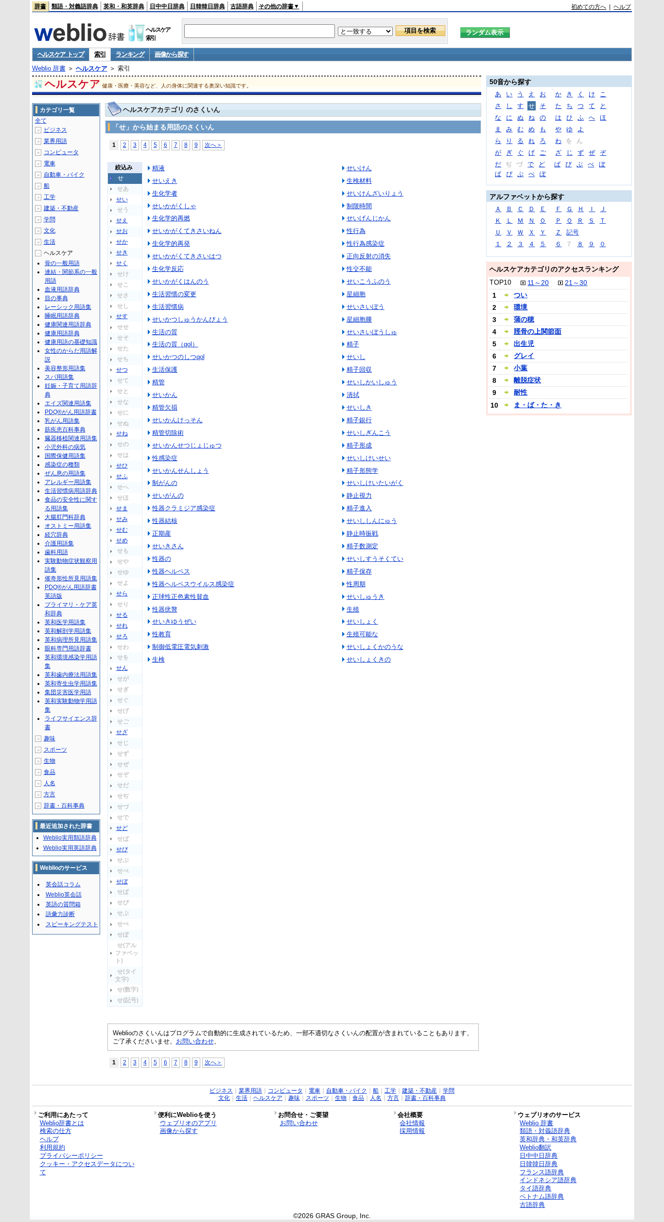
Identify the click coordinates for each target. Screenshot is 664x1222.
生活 (49, 241)
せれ (122, 625)
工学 (49, 197)
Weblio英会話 (64, 894)
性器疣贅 (164, 609)
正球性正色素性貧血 (180, 596)
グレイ (524, 355)
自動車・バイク (64, 174)
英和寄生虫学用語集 (71, 683)
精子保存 (359, 571)
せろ (122, 636)
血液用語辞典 (62, 289)
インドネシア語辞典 (548, 1180)
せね (122, 433)
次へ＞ (213, 145)
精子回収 (359, 369)
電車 (49, 163)
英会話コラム (63, 884)
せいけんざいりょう (375, 193)
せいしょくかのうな (375, 646)
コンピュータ (61, 152)
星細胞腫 (359, 319)
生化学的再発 (171, 243)
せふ (122, 476)
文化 (49, 230)
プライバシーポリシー (71, 1155)
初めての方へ (588, 6)
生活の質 (164, 332)
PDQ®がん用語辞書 (71, 412)
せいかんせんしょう (180, 470)
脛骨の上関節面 (537, 331)
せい (122, 199)
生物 (49, 760)
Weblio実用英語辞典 (70, 848)
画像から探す (172, 54)
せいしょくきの (369, 659)
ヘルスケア (91, 68)
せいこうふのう (369, 281)
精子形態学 (362, 470)
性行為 (356, 230)
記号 (572, 232)
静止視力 (359, 495)
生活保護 (164, 369)
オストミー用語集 (68, 525)
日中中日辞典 (167, 6)
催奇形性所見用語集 (71, 578)
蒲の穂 (524, 319)
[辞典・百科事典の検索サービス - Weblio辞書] (79, 38)
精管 (158, 382)
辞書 (40, 6)
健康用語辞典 (62, 333)
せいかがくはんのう (180, 281)
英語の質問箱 (63, 904)
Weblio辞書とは (62, 1123)
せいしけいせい (369, 458)
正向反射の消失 (369, 256)
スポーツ (55, 749)
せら (122, 593)
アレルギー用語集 (68, 482)
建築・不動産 (61, 208)
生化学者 (164, 193)
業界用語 (55, 141)
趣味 (49, 738)
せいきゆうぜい (174, 621)
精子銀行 (359, 420)
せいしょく (362, 621)
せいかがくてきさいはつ (187, 256)
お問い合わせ (195, 1041)
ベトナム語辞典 (542, 1196)
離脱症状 (527, 380)
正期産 (161, 533)
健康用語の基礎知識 (71, 342)
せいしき (359, 407)
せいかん (164, 394)
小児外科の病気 (65, 447)
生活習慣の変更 (174, 294)
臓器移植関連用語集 (71, 438)
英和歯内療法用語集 (71, 674)
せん (122, 668)
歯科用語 (56, 552)
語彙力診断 (60, 914)
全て (41, 121)
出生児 (524, 343)
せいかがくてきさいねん (187, 230)
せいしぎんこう (369, 432)
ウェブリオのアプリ (188, 1123)
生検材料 (359, 180)
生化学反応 (168, 268)
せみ (122, 519)
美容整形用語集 (65, 368)
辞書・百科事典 (64, 805)
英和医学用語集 (65, 622)
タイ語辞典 (535, 1188)
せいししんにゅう (372, 520)
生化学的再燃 (171, 218)
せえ (122, 220)
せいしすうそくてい (375, 558)
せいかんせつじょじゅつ (187, 445)
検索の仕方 (55, 1130)
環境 (520, 307)
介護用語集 (59, 543)
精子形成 (359, 445)
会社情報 (412, 1123)
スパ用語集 (59, 377)
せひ (122, 465)
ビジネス (55, 129)
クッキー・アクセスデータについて (87, 1168)
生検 (158, 659)
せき (122, 252)
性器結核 (164, 520)
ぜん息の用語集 (65, 473)
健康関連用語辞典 (68, 324)
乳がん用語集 (62, 420)
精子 (353, 344)
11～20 (538, 283)
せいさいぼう (365, 306)
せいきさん (168, 546)
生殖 (353, 609)
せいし (356, 356)
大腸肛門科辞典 (65, 517)
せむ (122, 529)
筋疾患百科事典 (65, 429)
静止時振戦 (362, 533)
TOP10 (500, 282)
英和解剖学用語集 (68, 631)
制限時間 (359, 206)
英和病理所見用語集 (71, 639)
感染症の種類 (62, 464)
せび (122, 849)
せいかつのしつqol (178, 356)
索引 (99, 54)
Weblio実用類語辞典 (70, 837)
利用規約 (52, 1147)
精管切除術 (168, 432)
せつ (122, 369)
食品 (49, 772)
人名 (49, 783)
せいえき (164, 180)
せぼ (122, 881)
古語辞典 (242, 6)
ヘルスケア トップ (60, 54)
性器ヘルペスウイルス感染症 (193, 584)
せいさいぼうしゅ (372, 332)
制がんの (164, 482)
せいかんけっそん (177, 420)
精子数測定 (362, 546)
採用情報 (412, 1130)
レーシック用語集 (68, 307)
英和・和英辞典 (124, 6)
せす (122, 316)
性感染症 (164, 458)
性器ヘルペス (171, 571)
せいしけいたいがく (375, 482)
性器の (161, 558)
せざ (122, 732)
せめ (122, 540)
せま (122, 508)
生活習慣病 (168, 306)
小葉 (520, 368)
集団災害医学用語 (68, 692)
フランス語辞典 (542, 1172)
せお (122, 231)
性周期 (356, 584)
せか (122, 241)
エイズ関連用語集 (68, 403)
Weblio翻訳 (535, 1147)
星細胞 (356, 294)
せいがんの (168, 495)
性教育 (161, 634)
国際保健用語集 (65, 455)
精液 (158, 168)
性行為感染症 (365, 243)
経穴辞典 (56, 534)
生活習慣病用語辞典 (71, 490)
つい (520, 295)
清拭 (353, 394)
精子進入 (359, 508)
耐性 (520, 392)
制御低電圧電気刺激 (180, 646)
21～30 (576, 283)
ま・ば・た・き (537, 405)
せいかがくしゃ (174, 206)
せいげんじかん (369, 218)
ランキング (130, 54)
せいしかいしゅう (372, 382)
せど (122, 828)
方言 (49, 794)
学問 (49, 219)
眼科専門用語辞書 (68, 648)
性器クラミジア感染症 (183, 508)
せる (122, 614)
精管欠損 (164, 407)
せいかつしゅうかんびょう (190, 319)
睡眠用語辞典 (62, 315)
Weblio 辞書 (49, 68)
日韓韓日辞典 (207, 6)
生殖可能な (362, 634)
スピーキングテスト (72, 924)
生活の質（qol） (175, 344)
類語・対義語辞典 (75, 6)
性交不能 (359, 268)
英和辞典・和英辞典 (548, 1139)
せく (122, 263)
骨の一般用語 (62, 263)
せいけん (359, 168)
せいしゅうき (365, 596)
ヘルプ (622, 6)
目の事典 (56, 298)
